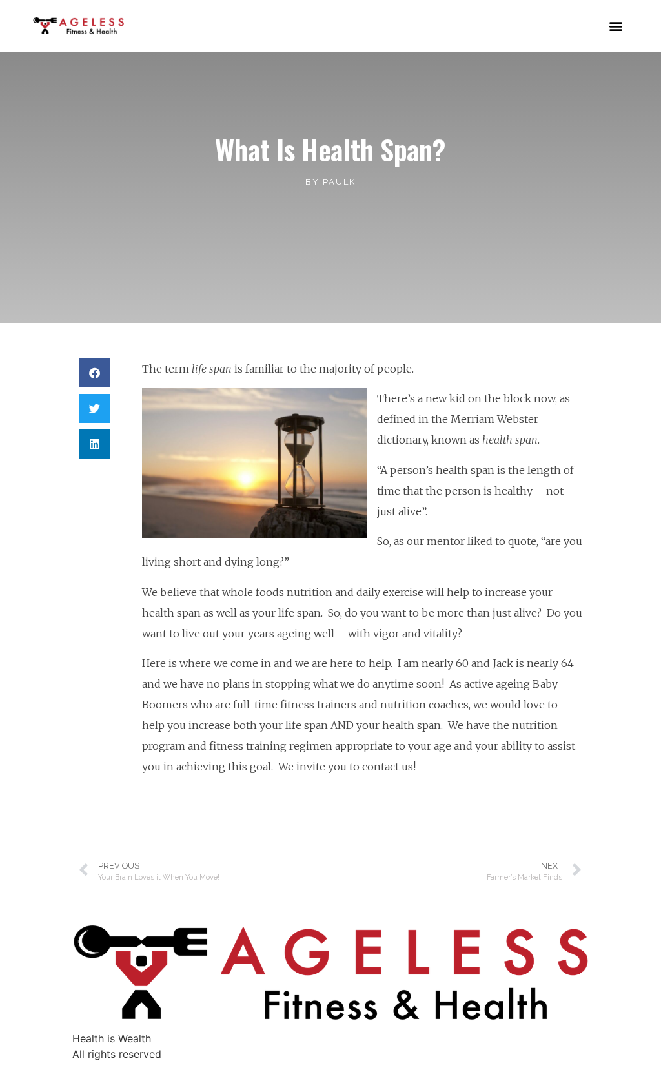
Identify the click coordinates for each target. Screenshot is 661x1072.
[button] (616, 26)
